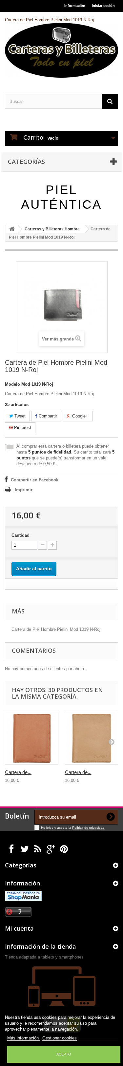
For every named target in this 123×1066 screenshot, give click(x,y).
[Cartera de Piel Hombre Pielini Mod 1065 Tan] (31, 738)
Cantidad (20, 535)
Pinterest (22, 427)
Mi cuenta (19, 928)
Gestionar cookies (59, 1038)
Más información (23, 1038)
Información (74, 6)
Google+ (79, 416)
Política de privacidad (88, 827)
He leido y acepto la (56, 827)
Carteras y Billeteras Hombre (52, 229)
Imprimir (23, 489)
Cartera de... (18, 772)
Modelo (12, 384)
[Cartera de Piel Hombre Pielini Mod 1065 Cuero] (91, 738)
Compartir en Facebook (34, 479)
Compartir (47, 416)
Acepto (63, 1054)
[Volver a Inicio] (12, 229)
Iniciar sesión (103, 6)
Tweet (19, 416)
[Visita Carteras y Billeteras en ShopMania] (23, 895)
